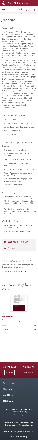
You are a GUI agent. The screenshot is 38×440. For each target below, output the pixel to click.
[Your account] (28, 9)
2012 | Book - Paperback (8, 326)
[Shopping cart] (35, 9)
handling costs (27, 431)
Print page (11, 248)
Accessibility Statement (19, 411)
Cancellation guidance (27, 409)
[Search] (21, 9)
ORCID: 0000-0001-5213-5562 (18, 242)
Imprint (28, 413)
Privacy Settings (19, 415)
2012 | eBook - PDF (6, 329)
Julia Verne (4, 313)
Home (3, 13)
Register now (9, 372)
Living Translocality (7, 316)
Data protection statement (15, 413)
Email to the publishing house (15, 271)
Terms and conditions (10, 409)
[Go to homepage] (15, 3)
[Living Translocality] (19, 303)
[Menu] (3, 9)
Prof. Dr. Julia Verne (24, 13)
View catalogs (28, 372)
